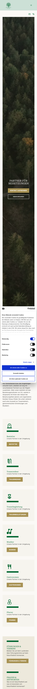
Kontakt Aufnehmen (18, 190)
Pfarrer (12, 620)
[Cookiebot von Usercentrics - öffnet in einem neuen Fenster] (27, 309)
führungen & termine (17, 661)
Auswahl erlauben (18, 373)
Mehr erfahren (18, 196)
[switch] (32, 344)
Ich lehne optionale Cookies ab (18, 379)
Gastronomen (15, 585)
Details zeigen (27, 362)
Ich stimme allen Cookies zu (18, 367)
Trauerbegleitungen (17, 514)
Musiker (12, 550)
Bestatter (13, 444)
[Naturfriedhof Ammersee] (8, 5)
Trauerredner (15, 479)
